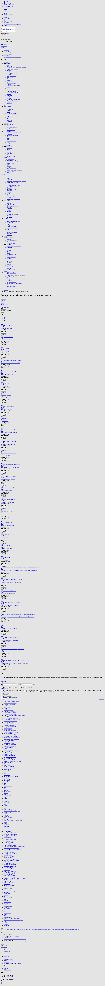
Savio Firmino (7, 779)
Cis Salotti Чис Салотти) (10, 726)
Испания (4, 687)
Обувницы (9, 138)
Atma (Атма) (7, 707)
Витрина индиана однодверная (9, 628)
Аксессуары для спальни (13, 99)
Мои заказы (7, 968)
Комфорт (6, 806)
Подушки (9, 103)
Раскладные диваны (12, 127)
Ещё (5, 25)
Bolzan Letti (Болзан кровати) (11, 718)
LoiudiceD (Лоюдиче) (47, 690)
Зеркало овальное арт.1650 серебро (10, 605)
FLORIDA (6, 819)
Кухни (5, 157)
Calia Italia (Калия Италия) (10, 721)
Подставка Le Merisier (6, 339)
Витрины (9, 66)
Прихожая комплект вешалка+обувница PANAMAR (14, 663)
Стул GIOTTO (4, 386)
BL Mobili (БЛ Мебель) (10, 714)
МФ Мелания (53, 691)
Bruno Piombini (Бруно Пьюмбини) (13, 719)
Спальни (8, 87)
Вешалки (9, 145)
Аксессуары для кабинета (13, 107)
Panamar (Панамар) (60, 690)
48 (4, 318)
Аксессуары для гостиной (13, 85)
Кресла (8, 112)
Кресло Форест (5, 560)
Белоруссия (29, 687)
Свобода (6, 815)
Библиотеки (10, 109)
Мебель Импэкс (43, 691)
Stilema (10, 691)
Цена (4, 682)
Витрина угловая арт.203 (7, 502)
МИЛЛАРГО (7, 826)
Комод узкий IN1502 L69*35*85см (10, 467)
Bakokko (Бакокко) (8, 710)
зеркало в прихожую (74, 929)
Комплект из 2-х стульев (7, 513)
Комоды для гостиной (14, 71)
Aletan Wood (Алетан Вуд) (10, 703)
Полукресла (10, 77)
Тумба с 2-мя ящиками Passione (9, 432)
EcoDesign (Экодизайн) (10, 734)
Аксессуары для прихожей (14, 132)
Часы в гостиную (11, 83)
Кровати (9, 88)
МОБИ (5, 823)
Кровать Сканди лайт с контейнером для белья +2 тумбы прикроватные (19, 570)
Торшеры (9, 121)
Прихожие (8, 131)
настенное (5, 694)
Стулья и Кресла (11, 163)
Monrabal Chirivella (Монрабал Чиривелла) (15, 759)
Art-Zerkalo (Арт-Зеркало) (10, 704)
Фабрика (5, 688)
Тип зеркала (6, 693)
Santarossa (6, 777)
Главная (6, 62)
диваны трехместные (48, 929)
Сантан (6, 813)
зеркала (67, 929)
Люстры (9, 117)
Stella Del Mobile (8, 786)
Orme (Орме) (7, 765)
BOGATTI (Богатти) (9, 716)
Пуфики (9, 94)
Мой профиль (7, 970)
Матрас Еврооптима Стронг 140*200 (10, 363)
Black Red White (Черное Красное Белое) (13, 690)
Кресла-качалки (11, 130)
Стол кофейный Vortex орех (8, 455)
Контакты (6, 17)
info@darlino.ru (9, 976)
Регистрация (8, 14)
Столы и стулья (11, 156)
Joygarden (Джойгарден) (10, 746)
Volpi (5, 797)
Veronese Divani (8, 795)
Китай (17, 687)
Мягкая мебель (9, 124)
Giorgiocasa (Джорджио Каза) (11, 739)
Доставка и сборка (8, 20)
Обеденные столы (11, 76)
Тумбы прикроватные (12, 92)
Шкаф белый (9, 929)
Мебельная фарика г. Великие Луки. (13, 820)
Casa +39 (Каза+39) (9, 722)
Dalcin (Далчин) (8, 729)
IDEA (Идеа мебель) (9, 743)
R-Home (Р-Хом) (81, 690)
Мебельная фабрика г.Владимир (12, 811)
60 (4, 320)
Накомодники (13, 73)
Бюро (8, 110)
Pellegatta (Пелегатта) (9, 768)
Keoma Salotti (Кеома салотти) (11, 750)
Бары (8, 65)
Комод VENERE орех (6, 328)
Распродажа (9, 146)
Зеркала (9, 70)
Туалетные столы (11, 91)
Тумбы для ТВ (10, 81)
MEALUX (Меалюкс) (9, 758)
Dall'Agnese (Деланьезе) (10, 730)
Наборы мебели (11, 172)
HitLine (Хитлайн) (8, 741)
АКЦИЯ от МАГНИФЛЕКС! (11, 936)
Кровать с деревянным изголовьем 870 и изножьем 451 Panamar (17, 617)
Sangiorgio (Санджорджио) (94, 690)
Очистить (101, 699)
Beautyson (3, 929)
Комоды (9, 89)
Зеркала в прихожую (12, 135)
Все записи (3, 944)
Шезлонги (9, 167)
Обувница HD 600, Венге (7, 537)
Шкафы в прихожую (12, 143)
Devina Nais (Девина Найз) (11, 732)
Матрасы (9, 102)
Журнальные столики (12, 69)
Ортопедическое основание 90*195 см (11, 582)
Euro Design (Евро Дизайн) (33, 690)
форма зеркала (7, 696)
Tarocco (16, 691)
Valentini (6, 793)
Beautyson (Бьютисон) (9, 711)
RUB (5, 9)
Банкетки (9, 95)
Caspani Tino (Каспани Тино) (11, 723)
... (4, 174)
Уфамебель (6, 816)
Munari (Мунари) (8, 764)
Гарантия (6, 22)
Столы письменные (12, 113)
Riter (5, 772)
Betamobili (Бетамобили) (10, 712)
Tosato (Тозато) (7, 791)
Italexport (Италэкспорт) (10, 744)
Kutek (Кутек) (7, 751)
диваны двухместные (37, 929)
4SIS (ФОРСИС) (8, 818)
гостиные (28, 929)
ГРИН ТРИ (7, 802)
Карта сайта (7, 951)
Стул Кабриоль (5, 351)
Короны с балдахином (12, 101)
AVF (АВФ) (7, 708)
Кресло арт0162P (5, 397)
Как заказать (7, 18)
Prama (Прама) (71, 690)
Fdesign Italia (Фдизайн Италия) (12, 737)
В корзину (3, 332)
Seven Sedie (7, 782)
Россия (22, 687)
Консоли (9, 74)
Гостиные (8, 63)
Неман (5, 822)
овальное (5, 697)
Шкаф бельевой (17, 929)
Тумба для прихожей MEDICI (8, 374)
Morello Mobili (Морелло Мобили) (12, 761)
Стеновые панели (11, 141)
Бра (8, 116)
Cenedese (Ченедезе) (9, 725)
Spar (5, 784)
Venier (22, 691)
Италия (11, 687)
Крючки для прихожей (6, 490)
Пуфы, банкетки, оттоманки (14, 170)
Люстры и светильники (12, 114)
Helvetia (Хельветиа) (9, 740)
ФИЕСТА (6, 824)
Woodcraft (28, 691)
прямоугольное (13, 697)
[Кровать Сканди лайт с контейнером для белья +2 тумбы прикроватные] (52, 567)
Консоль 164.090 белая (6, 548)
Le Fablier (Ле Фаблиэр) (10, 752)
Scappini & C (7, 780)
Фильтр (3, 308)
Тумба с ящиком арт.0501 (7, 525)
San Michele (7, 775)
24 (4, 315)
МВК (5, 808)
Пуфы (8, 139)
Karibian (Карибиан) (9, 747)
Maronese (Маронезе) (9, 755)
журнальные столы (59, 929)
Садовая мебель (10, 159)
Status (5, 788)
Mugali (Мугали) (8, 762)
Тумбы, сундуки (11, 171)
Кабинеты (8, 106)
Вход (6, 13)
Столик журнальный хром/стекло (9, 640)
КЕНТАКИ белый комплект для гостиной (12, 651)
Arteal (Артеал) (8, 705)
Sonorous (6, 783)
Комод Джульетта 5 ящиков (8, 444)
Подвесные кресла (11, 168)
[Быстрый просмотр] (3, 326)
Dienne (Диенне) (8, 733)
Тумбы (8, 142)
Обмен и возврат (8, 21)
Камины (9, 84)
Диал (5, 804)
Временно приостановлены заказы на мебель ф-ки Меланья (19, 941)
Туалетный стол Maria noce (8, 593)
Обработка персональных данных (12, 24)
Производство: (7, 685)
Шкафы (9, 96)
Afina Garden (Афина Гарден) (11, 701)
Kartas (5, 748)
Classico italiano (8, 728)
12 (4, 314)
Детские (6, 105)
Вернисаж (6, 801)
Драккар (35, 691)
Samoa (5, 773)
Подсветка (9, 120)
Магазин (6, 949)
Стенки (9, 78)
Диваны (9, 125)
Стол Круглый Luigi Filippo (8, 479)
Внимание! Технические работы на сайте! (15, 939)
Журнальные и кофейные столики (16, 161)
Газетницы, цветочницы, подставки (16, 67)
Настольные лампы (12, 119)
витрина (24, 929)
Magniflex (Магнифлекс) (10, 757)
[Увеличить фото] (1, 326)
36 (4, 317)
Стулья (8, 80)
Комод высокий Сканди (7, 409)
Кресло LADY (4, 421)
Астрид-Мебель (8, 800)
